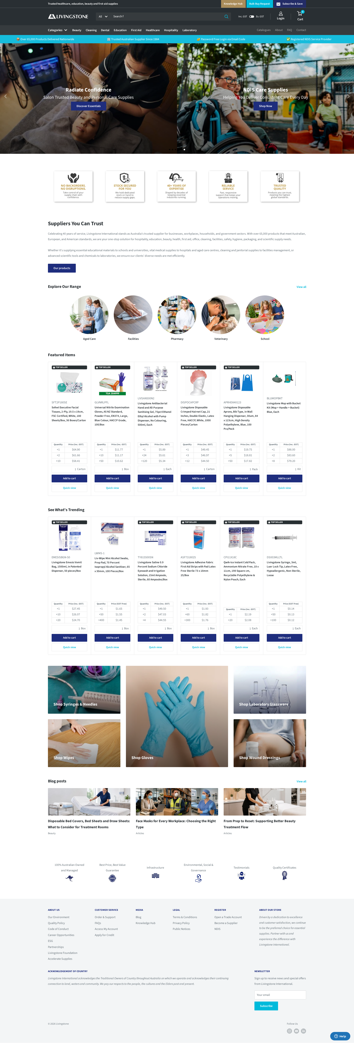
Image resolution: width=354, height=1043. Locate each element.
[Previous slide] (5, 96)
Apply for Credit (104, 935)
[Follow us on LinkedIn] (303, 1031)
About (279, 30)
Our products (61, 268)
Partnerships (56, 947)
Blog (138, 917)
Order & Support (105, 917)
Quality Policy (56, 923)
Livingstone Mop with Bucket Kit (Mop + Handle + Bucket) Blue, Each (284, 408)
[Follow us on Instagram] (289, 1031)
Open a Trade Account (228, 917)
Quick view (69, 488)
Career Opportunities (61, 935)
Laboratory (190, 30)
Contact (301, 30)
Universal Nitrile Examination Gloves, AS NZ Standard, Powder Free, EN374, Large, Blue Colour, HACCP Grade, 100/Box (112, 416)
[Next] (306, 428)
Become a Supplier (226, 923)
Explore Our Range (265, 106)
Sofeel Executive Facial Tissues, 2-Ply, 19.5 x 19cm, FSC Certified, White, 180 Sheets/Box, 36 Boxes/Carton (69, 414)
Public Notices (181, 929)
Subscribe (266, 1006)
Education (120, 30)
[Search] (226, 17)
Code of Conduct (58, 929)
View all (302, 287)
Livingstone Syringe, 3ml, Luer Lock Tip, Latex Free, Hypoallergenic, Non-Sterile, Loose (284, 568)
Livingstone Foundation (62, 953)
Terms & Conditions (185, 917)
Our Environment (58, 917)
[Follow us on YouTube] (296, 1031)
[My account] (281, 14)
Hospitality (171, 30)
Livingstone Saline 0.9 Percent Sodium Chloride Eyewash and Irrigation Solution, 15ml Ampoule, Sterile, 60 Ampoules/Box (152, 570)
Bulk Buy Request (259, 4)
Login (280, 18)
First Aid (136, 30)
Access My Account (106, 929)
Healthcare (153, 30)
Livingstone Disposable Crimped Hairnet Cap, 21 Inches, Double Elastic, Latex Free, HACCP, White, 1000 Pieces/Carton (197, 416)
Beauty (76, 30)
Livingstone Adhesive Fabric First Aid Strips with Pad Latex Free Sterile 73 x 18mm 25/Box (198, 568)
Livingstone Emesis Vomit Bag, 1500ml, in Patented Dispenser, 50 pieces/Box (67, 566)
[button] (169, 149)
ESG (50, 941)
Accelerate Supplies (60, 959)
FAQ (289, 30)
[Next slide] (348, 96)
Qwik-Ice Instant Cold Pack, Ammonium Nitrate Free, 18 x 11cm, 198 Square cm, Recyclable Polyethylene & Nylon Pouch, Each (241, 570)
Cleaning (91, 30)
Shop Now (88, 106)
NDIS (217, 929)
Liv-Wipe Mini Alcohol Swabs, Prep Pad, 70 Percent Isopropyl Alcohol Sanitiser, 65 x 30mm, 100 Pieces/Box (112, 564)
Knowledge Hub (233, 4)
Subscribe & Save (292, 4)
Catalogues (264, 30)
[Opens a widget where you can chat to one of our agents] (340, 1036)
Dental (105, 30)
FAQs (98, 923)
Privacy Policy (181, 923)
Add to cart (69, 479)
